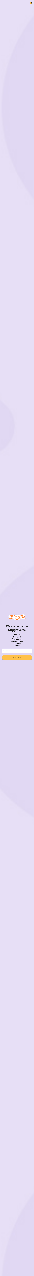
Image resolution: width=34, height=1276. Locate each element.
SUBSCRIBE (17, 658)
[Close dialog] (31, 3)
